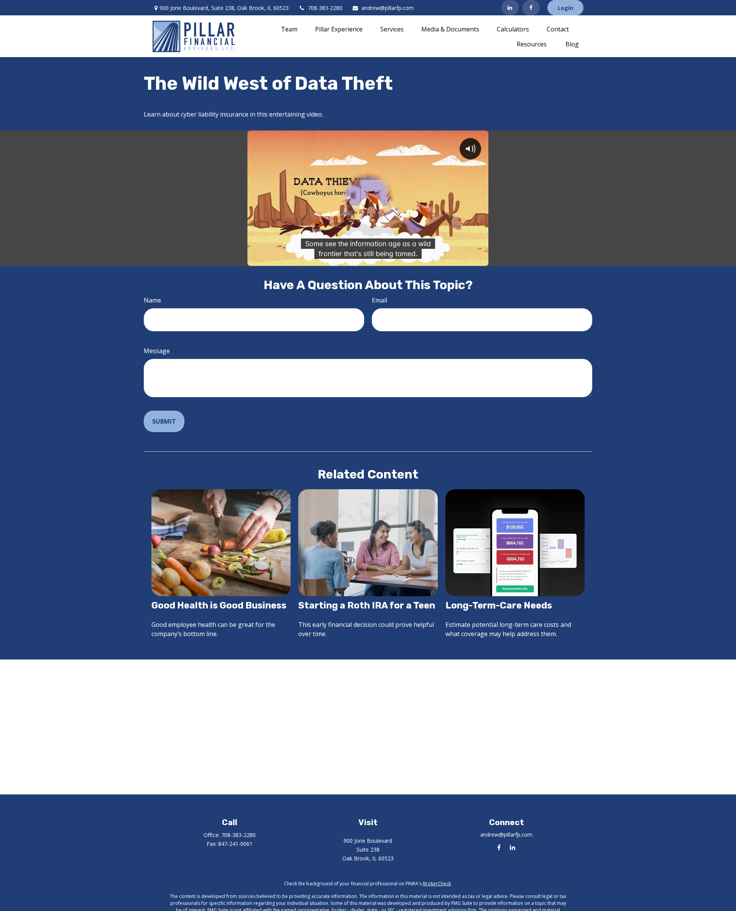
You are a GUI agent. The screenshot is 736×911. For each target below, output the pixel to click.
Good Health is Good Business (218, 605)
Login (565, 8)
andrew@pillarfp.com (387, 8)
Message (157, 351)
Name (152, 300)
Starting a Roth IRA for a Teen (366, 605)
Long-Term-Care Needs (498, 605)
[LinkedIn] (510, 7)
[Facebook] (531, 7)
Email (379, 300)
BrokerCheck (437, 883)
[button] (289, 28)
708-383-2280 (325, 8)
